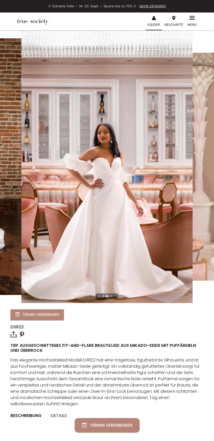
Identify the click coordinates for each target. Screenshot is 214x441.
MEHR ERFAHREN (152, 6)
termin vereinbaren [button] (40, 314)
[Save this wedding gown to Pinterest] (22, 334)
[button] (107, 296)
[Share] (13, 334)
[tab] (27, 415)
